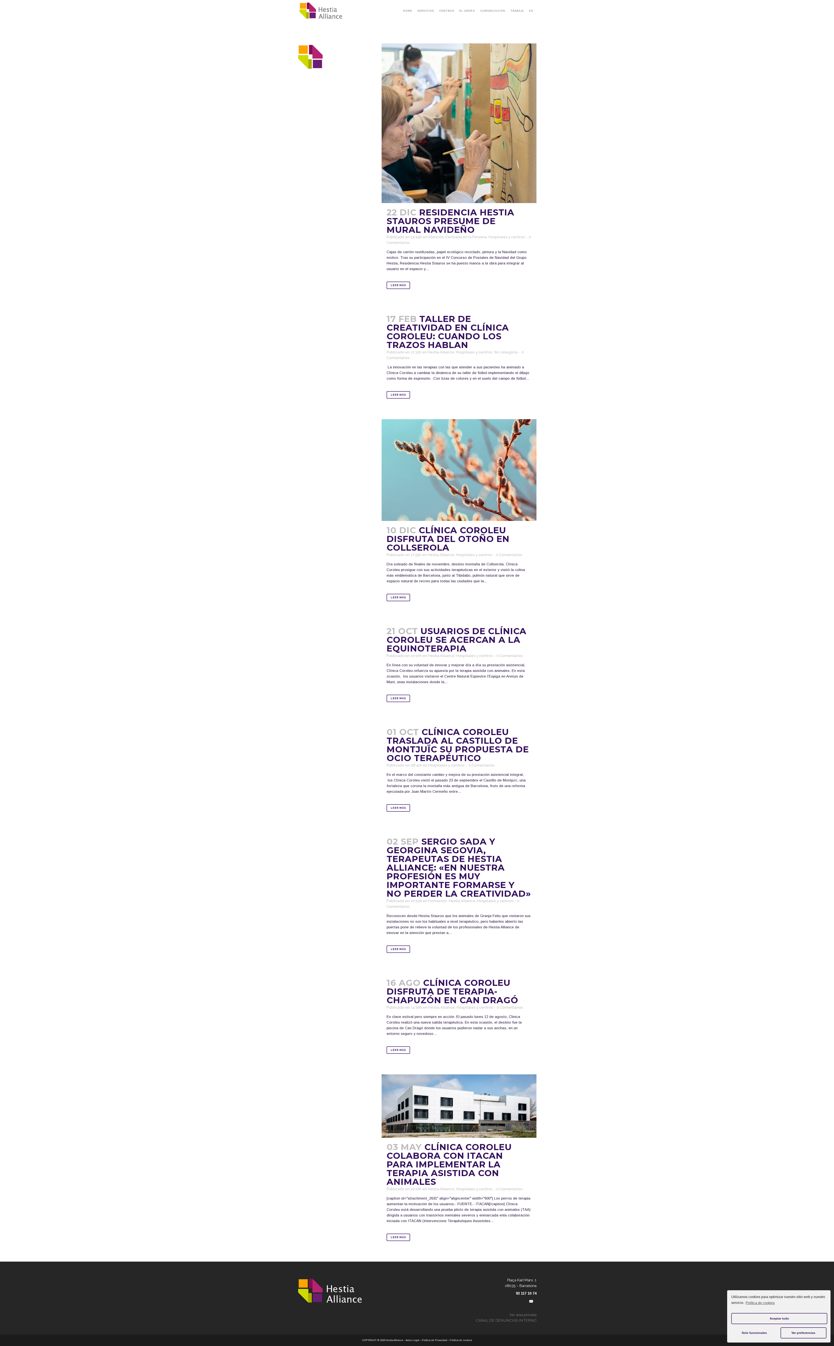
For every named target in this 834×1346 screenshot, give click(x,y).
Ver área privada (522, 1315)
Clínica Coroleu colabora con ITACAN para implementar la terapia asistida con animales (449, 1164)
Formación (437, 901)
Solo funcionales (754, 1333)
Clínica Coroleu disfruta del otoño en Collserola (448, 539)
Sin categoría (506, 352)
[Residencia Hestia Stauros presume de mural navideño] (459, 123)
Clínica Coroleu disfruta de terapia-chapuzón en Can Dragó (452, 991)
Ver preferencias (803, 1333)
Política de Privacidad (434, 1340)
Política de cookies (760, 1303)
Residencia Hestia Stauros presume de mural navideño (450, 221)
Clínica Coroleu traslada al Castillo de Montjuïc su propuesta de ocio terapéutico (458, 745)
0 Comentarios (509, 555)
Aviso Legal (412, 1340)
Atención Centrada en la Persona (457, 237)
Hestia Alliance (441, 352)
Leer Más (398, 285)
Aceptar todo (779, 1318)
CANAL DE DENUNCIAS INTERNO (506, 1320)
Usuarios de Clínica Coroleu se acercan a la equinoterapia (456, 640)
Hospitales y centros (506, 237)
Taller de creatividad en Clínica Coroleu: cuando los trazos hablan (448, 332)
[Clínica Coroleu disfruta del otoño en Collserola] (459, 470)
